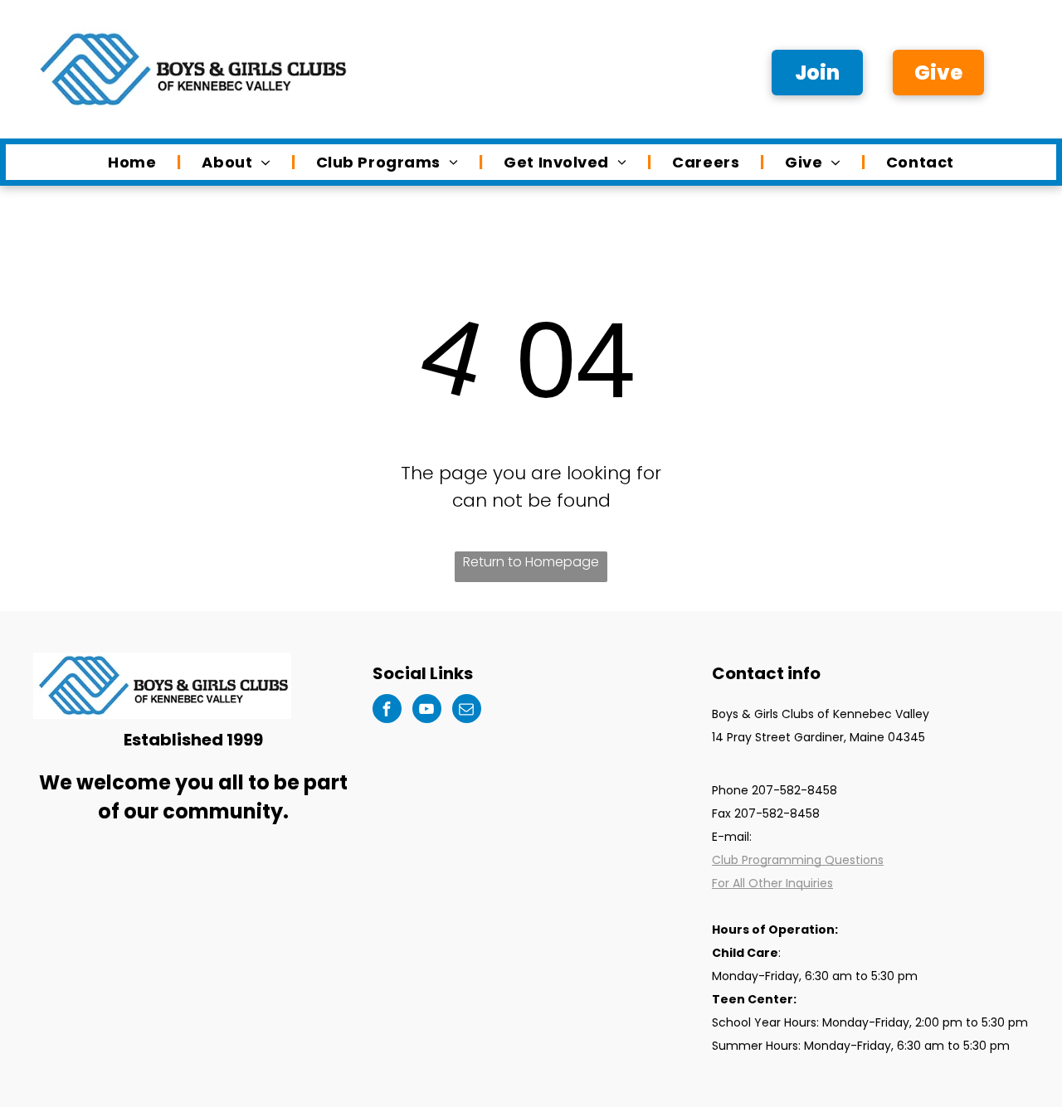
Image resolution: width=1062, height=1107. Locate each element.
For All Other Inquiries (772, 883)
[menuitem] (134, 162)
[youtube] (426, 710)
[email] (466, 710)
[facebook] (387, 710)
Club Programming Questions (798, 860)
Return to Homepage (531, 561)
